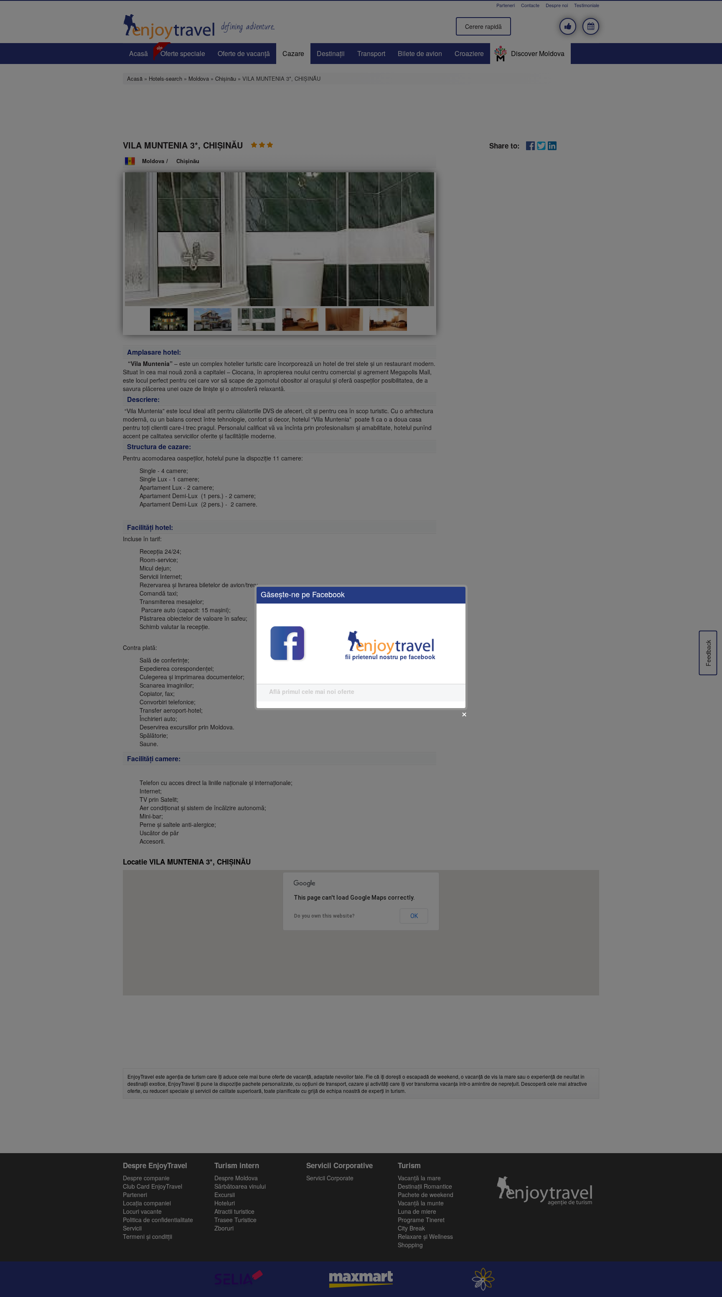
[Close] (464, 714)
